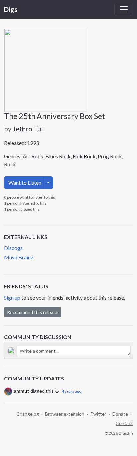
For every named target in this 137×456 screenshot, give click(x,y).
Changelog (27, 414)
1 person (12, 203)
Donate (120, 414)
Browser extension (64, 414)
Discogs (13, 248)
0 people (11, 197)
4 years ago (71, 391)
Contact (124, 423)
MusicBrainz (18, 257)
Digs (10, 9)
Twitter (98, 414)
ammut (21, 391)
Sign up (12, 297)
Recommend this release (32, 312)
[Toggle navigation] (123, 9)
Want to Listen (24, 182)
